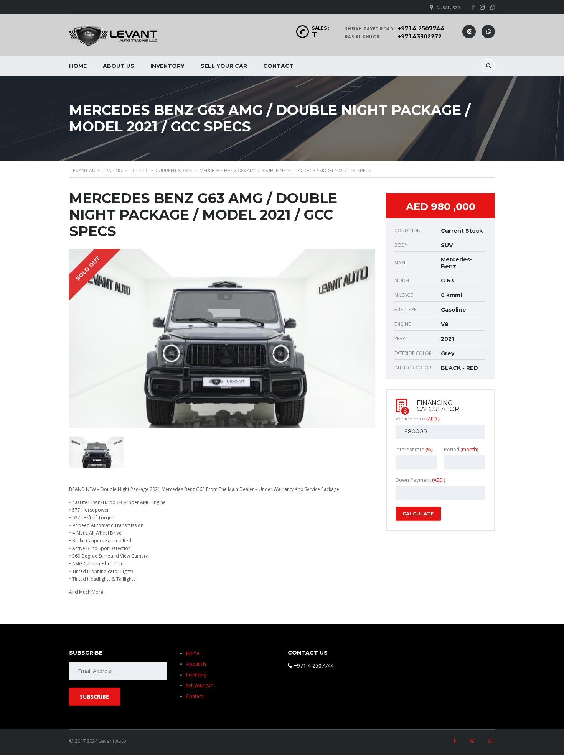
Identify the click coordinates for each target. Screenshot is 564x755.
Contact (278, 65)
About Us (118, 65)
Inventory (167, 65)
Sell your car (224, 65)
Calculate (418, 514)
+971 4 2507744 (421, 28)
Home (78, 65)
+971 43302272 (420, 36)
